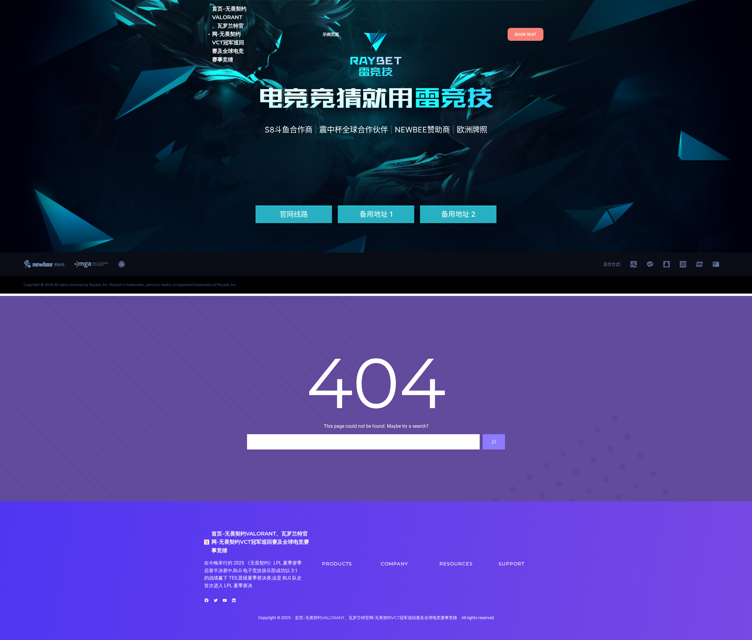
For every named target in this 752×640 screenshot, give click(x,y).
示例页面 (331, 34)
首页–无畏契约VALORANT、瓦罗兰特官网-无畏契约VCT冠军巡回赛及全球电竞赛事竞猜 (229, 34)
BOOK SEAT (525, 34)
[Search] (494, 441)
